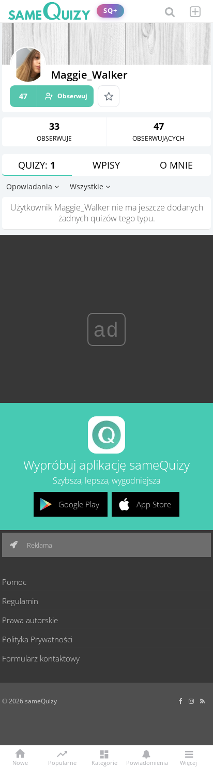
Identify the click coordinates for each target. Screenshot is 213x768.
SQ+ (110, 10)
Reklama (38, 545)
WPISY (106, 165)
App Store (153, 504)
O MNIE (176, 165)
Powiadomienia (146, 762)
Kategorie (104, 762)
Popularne (62, 762)
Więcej (188, 762)
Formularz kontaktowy (41, 658)
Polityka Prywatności (37, 639)
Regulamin (20, 601)
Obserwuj (53, 96)
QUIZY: (36, 165)
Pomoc (14, 582)
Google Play (78, 504)
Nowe (20, 762)
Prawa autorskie (30, 620)
